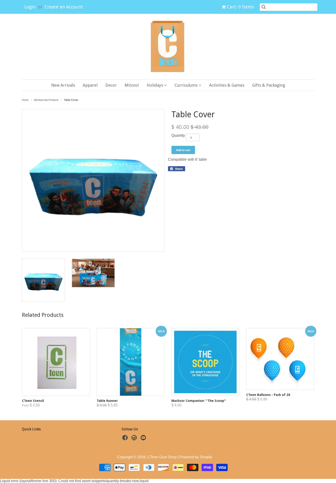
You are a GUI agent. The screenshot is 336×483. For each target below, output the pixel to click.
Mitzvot (132, 85)
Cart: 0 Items (240, 7)
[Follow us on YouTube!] (144, 439)
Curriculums (187, 85)
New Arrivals (63, 85)
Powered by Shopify (195, 457)
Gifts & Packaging (268, 85)
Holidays (155, 85)
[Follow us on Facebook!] (125, 439)
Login (30, 7)
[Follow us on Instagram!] (134, 439)
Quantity (178, 135)
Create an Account (64, 7)
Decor (111, 85)
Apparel (90, 85)
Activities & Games (226, 85)
